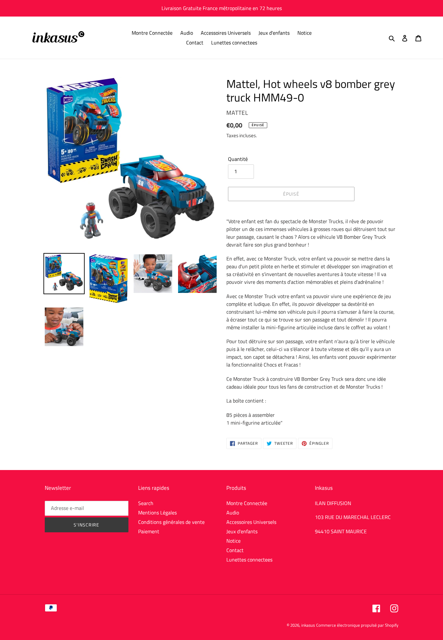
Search (145, 503)
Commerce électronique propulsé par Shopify (357, 625)
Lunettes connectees (249, 559)
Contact (235, 550)
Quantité (238, 159)
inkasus (308, 625)
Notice (233, 541)
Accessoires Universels (251, 522)
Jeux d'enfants (241, 531)
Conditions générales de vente (171, 522)
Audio (232, 512)
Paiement (148, 531)
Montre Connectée (246, 503)
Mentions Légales (157, 512)
